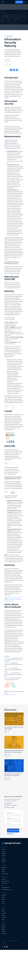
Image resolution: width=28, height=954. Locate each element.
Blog (3, 908)
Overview (4, 849)
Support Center (5, 943)
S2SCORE (12, 146)
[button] (25, 2)
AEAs (3, 871)
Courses (4, 899)
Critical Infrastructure (6, 889)
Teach (3, 901)
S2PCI (3, 857)
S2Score (4, 861)
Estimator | (7, 694)
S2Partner (4, 859)
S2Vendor (7, 668)
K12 (2, 885)
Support (3, 929)
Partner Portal (5, 873)
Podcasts (4, 913)
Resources (4, 917)
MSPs (3, 869)
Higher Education (6, 887)
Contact (3, 927)
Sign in (3, 903)
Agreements (4, 942)
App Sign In (4, 933)
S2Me (6, 678)
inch (22, 255)
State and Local (5, 881)
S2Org (6, 663)
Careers (3, 931)
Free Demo (19, 2)
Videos (3, 911)
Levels (3, 897)
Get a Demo (13, 694)
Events (3, 915)
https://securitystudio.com (14, 597)
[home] (3, 2)
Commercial (4, 883)
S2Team (7, 673)
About (3, 924)
